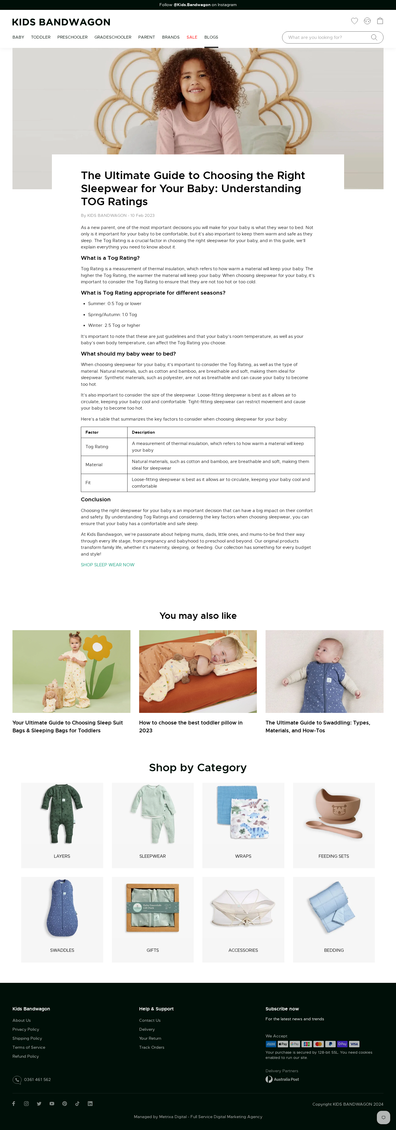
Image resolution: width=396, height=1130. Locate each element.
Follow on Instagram (198, 4)
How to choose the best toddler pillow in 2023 (191, 726)
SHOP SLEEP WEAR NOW (108, 564)
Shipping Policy (27, 1038)
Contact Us (150, 1020)
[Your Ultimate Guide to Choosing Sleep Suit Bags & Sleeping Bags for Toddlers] (71, 671)
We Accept (276, 1036)
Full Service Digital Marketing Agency (226, 1116)
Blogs (211, 37)
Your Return (150, 1038)
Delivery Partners (282, 1070)
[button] (380, 1091)
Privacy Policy (25, 1029)
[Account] (367, 20)
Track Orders (151, 1047)
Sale (192, 37)
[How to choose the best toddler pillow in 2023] (198, 671)
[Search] (374, 37)
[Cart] (380, 20)
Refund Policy (25, 1056)
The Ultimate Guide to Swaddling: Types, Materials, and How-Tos (318, 726)
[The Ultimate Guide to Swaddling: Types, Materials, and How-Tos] (325, 671)
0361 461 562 (37, 1079)
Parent (146, 37)
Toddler (40, 37)
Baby (18, 37)
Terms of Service (28, 1047)
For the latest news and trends (295, 1018)
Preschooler (72, 37)
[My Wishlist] (354, 20)
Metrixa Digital (173, 1116)
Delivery (147, 1029)
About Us (21, 1020)
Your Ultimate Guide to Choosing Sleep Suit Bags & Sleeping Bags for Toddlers (67, 726)
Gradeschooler (113, 37)
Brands (171, 37)
